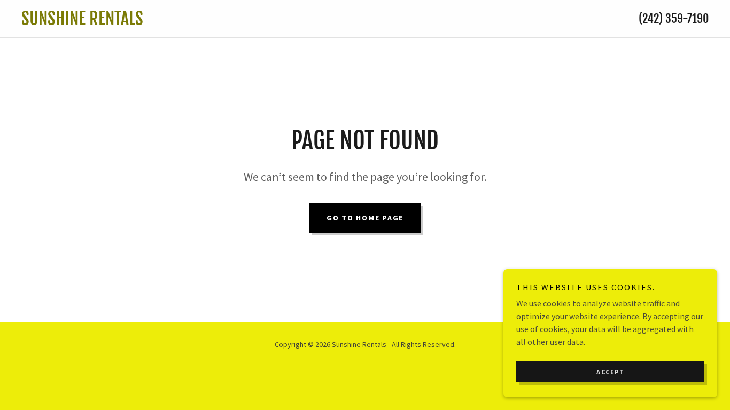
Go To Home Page (365, 218)
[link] (270, 22)
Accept (610, 372)
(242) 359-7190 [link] (674, 18)
